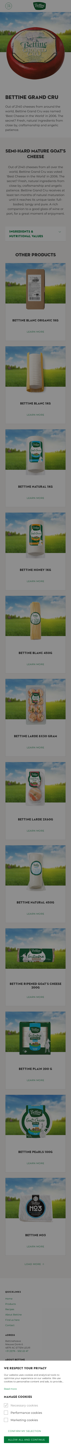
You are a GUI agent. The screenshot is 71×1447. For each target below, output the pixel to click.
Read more (10, 1388)
